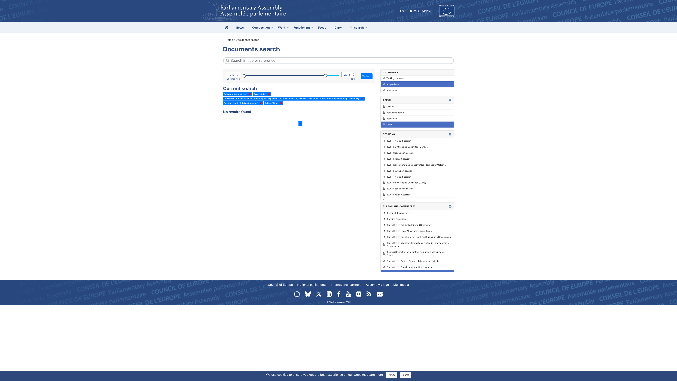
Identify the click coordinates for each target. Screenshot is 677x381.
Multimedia (401, 284)
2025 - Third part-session (398, 177)
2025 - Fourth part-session (399, 171)
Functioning (302, 27)
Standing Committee (396, 219)
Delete (249, 94)
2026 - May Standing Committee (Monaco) (407, 147)
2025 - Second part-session (400, 188)
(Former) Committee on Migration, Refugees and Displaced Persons (415, 253)
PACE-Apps (421, 11)
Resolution (391, 118)
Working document (395, 78)
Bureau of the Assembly (398, 213)
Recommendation (395, 112)
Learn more (375, 374)
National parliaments (312, 284)
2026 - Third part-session (398, 141)
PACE (348, 302)
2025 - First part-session (398, 194)
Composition (261, 27)
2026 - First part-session (398, 159)
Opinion (390, 106)
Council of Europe (280, 284)
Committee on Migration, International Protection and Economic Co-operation (417, 244)
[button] (450, 100)
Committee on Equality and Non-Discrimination (409, 267)
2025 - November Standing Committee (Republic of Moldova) (416, 165)
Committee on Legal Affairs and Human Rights (409, 231)
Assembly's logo (377, 284)
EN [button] (402, 11)
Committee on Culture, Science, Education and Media (412, 261)
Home (229, 39)
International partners (346, 284)
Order (389, 124)
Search (359, 27)
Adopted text (392, 84)
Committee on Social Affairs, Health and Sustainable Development (419, 237)
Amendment (392, 90)
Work (281, 27)
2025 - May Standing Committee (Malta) (406, 182)
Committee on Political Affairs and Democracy (409, 225)
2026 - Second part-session (400, 153)
